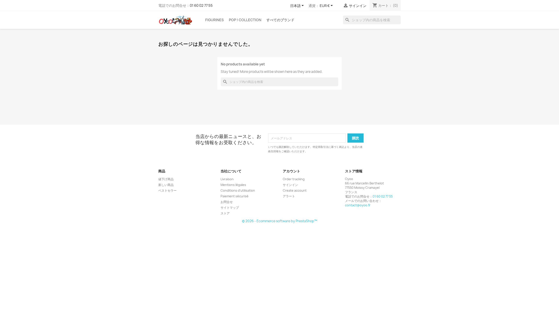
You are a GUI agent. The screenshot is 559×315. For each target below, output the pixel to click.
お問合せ (227, 202)
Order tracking (294, 179)
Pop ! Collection (245, 20)
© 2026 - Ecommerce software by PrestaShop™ (279, 221)
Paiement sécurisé (234, 196)
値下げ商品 (166, 179)
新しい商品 (166, 185)
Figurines (214, 20)
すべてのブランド (280, 20)
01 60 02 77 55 (201, 5)
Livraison (227, 179)
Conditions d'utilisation (238, 190)
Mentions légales (233, 185)
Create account (295, 190)
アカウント (291, 171)
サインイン (290, 185)
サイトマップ (230, 207)
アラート (289, 196)
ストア (225, 213)
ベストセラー (167, 190)
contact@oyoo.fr (358, 205)
